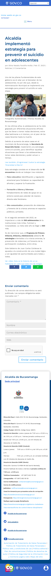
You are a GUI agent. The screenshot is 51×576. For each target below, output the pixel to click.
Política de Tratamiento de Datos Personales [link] (25, 546)
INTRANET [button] (5, 18)
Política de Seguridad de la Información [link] (26, 554)
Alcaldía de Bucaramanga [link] (17, 513)
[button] (45, 21)
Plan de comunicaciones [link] (14, 551)
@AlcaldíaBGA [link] (13, 522)
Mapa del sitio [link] (37, 557)
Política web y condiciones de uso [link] (17, 549)
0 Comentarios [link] (19, 68)
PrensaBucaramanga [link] (15, 539)
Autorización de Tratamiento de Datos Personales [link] (25, 543)
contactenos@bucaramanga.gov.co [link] (31, 482)
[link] (13, 5)
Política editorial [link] (40, 549)
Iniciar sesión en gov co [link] (11, 15)
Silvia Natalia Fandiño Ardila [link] (20, 65)
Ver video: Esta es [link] (12, 261)
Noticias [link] (8, 68)
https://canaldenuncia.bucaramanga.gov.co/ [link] (19, 494)
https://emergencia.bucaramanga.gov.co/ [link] (27, 498)
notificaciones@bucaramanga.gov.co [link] (24, 488)
